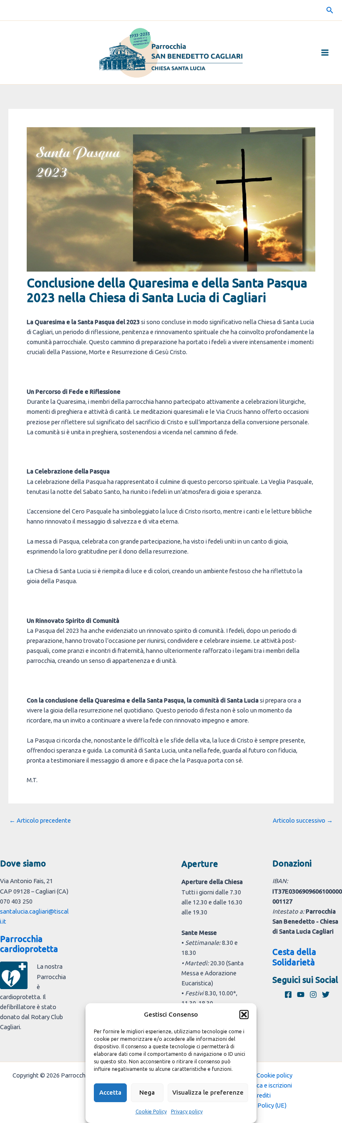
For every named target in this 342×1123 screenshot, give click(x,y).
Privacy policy (187, 1111)
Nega (147, 1092)
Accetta (110, 1092)
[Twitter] (325, 994)
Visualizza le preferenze (208, 1092)
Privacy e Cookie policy (261, 1075)
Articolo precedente (40, 821)
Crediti (262, 1095)
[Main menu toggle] (325, 52)
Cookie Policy (151, 1111)
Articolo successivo (303, 821)
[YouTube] (300, 994)
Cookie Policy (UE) (262, 1105)
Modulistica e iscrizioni (261, 1085)
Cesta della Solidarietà (294, 957)
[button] (244, 1014)
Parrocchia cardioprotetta (29, 944)
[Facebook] (288, 994)
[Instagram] (313, 994)
